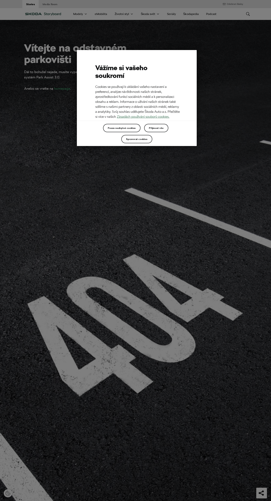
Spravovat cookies (136, 139)
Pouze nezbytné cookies (122, 127)
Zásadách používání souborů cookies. (143, 117)
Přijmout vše (156, 127)
